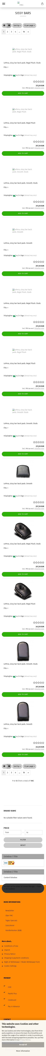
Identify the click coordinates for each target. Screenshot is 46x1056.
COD (9, 987)
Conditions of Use (11, 946)
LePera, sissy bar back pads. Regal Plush (19, 123)
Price (6, 828)
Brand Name (10, 811)
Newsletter (10, 911)
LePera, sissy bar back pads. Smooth (18, 243)
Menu (3, 3)
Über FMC (9, 916)
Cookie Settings (10, 966)
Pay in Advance (14, 1006)
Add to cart (23, 93)
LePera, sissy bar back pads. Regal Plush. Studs (22, 63)
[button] (4, 25)
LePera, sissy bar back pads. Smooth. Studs (21, 183)
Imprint (7, 950)
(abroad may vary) (30, 75)
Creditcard (12, 1000)
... (19, 32)
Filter (23, 840)
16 (24, 32)
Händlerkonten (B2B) (14, 930)
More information (23, 1051)
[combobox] (17, 25)
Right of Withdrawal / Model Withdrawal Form (22, 962)
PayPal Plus (12, 994)
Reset (23, 845)
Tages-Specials (11, 920)
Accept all (23, 1045)
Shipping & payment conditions (16, 958)
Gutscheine (10, 925)
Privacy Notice (25, 1040)
